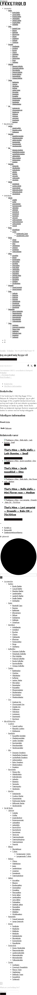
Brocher (14, 50)
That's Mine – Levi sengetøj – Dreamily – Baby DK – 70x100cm (19, 511)
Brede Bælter (16, 12)
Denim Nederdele (17, 311)
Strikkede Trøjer (16, 333)
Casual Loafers (16, 128)
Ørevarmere (15, 34)
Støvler (10, 182)
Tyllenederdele (16, 321)
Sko (9, 148)
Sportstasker (15, 102)
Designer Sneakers (17, 150)
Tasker (10, 80)
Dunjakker (15, 263)
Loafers (10, 126)
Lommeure (15, 118)
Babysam (8, 428)
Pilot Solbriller (16, 70)
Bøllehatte (15, 32)
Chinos (14, 239)
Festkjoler (15, 293)
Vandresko (15, 180)
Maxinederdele (16, 317)
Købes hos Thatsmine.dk (13, 458)
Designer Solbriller (17, 66)
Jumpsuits (10, 285)
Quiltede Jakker (16, 275)
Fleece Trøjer (16, 329)
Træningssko (16, 178)
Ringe (14, 60)
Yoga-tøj (14, 225)
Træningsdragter (17, 219)
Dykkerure (15, 114)
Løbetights (15, 210)
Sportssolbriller (16, 76)
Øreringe (14, 56)
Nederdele (11, 309)
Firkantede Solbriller (18, 68)
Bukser (10, 237)
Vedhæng (15, 62)
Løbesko (14, 172)
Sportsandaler (16, 142)
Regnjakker (15, 277)
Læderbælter (16, 18)
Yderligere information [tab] (12, 386)
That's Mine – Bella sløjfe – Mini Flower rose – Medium (19, 490)
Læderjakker (15, 269)
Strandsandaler (16, 144)
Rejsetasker (15, 94)
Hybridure (15, 116)
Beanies (14, 30)
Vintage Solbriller (17, 78)
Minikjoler (15, 299)
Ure (9, 106)
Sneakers (14, 162)
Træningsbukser (16, 251)
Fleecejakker (16, 265)
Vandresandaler (16, 146)
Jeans (13, 243)
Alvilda (7, 422)
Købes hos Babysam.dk (8, 359)
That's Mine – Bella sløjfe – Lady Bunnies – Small (19, 451)
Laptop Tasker (16, 90)
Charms (14, 52)
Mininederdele (16, 319)
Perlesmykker (16, 58)
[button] (4, 340)
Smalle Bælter (16, 22)
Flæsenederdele (17, 313)
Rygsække (15, 96)
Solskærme (15, 38)
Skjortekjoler (15, 303)
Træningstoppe (16, 223)
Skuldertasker (16, 100)
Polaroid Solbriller (17, 72)
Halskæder (15, 54)
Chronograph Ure (17, 110)
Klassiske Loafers (17, 130)
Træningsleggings (17, 221)
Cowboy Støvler (16, 186)
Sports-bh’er (15, 212)
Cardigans (15, 325)
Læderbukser (16, 245)
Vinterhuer (15, 42)
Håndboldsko (16, 168)
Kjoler (9, 291)
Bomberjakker (16, 259)
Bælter (10, 10)
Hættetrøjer (15, 331)
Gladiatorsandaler (17, 138)
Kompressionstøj (16, 206)
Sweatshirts (15, 335)
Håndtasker (15, 86)
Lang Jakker (15, 271)
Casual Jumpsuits (17, 287)
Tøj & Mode (7, 195)
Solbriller (10, 64)
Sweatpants (15, 249)
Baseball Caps (16, 28)
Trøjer (10, 323)
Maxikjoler (15, 295)
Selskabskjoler (16, 301)
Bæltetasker (15, 82)
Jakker (10, 253)
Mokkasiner (15, 132)
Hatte (9, 26)
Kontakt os (7, 527)
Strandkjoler (15, 307)
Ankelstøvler (15, 184)
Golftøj (14, 202)
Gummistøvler (16, 188)
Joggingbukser (16, 204)
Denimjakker (15, 261)
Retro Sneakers (16, 158)
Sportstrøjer (15, 215)
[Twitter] (32, 366)
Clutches (14, 84)
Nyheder (10, 351)
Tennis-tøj (15, 217)
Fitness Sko (15, 166)
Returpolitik (8, 530)
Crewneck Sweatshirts (18, 327)
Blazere (14, 257)
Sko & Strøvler (8, 124)
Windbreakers (16, 283)
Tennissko (15, 176)
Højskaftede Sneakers (18, 152)
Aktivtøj (10, 198)
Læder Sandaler (17, 140)
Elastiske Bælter (16, 16)
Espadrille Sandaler (17, 136)
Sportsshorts (15, 213)
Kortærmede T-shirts (22, 233)
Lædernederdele (17, 315)
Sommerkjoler (16, 305)
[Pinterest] (35, 366)
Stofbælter (15, 24)
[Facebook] (29, 366)
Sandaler (10, 134)
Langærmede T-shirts (22, 235)
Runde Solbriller (16, 74)
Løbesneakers (16, 156)
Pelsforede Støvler (17, 190)
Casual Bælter (16, 14)
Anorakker (15, 255)
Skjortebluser (16, 229)
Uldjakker (15, 281)
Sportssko (10, 164)
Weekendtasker (16, 104)
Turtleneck (15, 337)
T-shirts (14, 231)
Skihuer (14, 36)
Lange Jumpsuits (17, 289)
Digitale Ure (15, 112)
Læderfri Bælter (16, 20)
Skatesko (14, 174)
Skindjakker (15, 279)
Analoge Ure (16, 108)
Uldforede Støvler (17, 192)
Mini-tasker (15, 92)
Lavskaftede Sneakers (18, 154)
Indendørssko (16, 170)
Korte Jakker (15, 267)
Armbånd (15, 48)
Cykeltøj (14, 200)
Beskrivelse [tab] (8, 384)
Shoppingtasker (16, 98)
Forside (3, 351)
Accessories (7, 8)
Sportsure (15, 122)
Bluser (10, 227)
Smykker (10, 44)
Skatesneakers (16, 160)
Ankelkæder (15, 46)
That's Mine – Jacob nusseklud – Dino (15, 470)
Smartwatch (15, 120)
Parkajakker (15, 273)
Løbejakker (15, 208)
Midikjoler (15, 297)
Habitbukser (15, 241)
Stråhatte (14, 40)
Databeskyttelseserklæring (13, 532)
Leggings (15, 247)
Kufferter (14, 88)
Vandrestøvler (16, 194)
